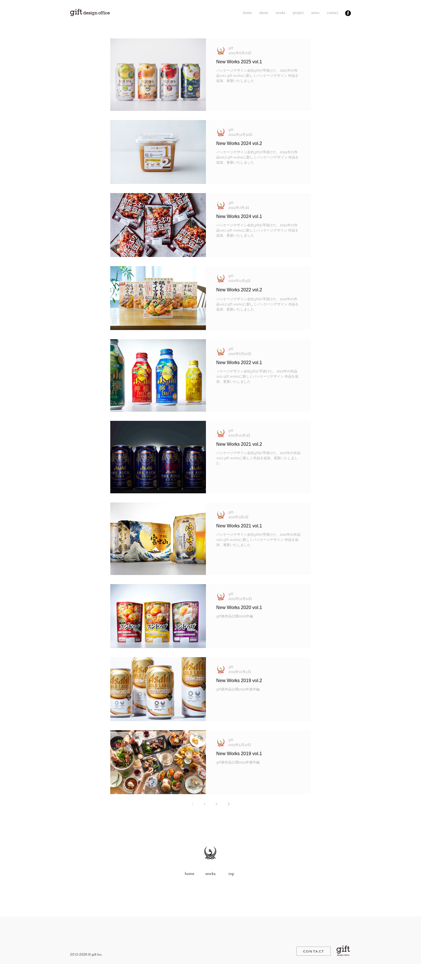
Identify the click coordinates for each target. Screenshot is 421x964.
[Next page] (228, 804)
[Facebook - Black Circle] (348, 13)
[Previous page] (192, 804)
